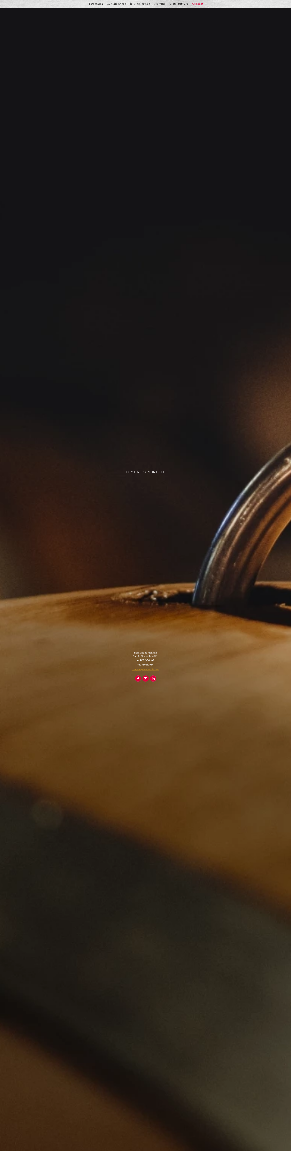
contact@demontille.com (145, 669)
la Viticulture (116, 3)
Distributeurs (178, 3)
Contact (197, 3)
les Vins (160, 3)
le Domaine (95, 3)
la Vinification (140, 3)
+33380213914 (145, 664)
